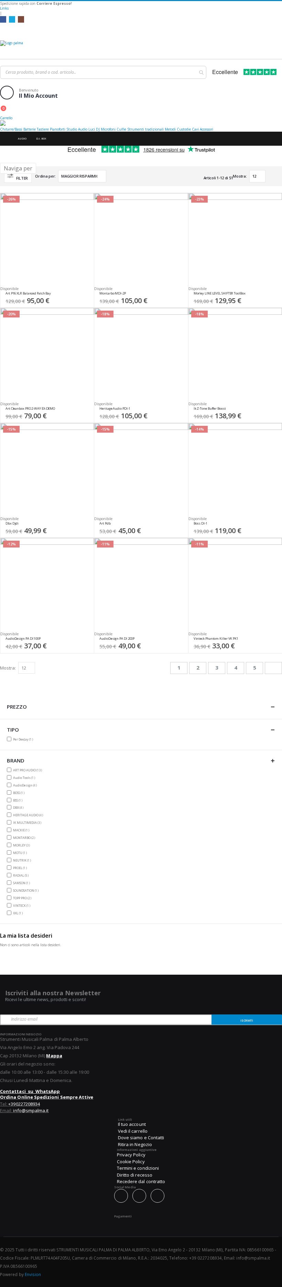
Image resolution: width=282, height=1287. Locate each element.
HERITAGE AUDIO (29, 815)
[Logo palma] (141, 48)
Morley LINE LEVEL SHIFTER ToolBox (220, 293)
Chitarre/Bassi (11, 129)
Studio (71, 129)
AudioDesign (26, 785)
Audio (82, 129)
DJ (98, 129)
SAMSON (22, 882)
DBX (19, 807)
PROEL (21, 867)
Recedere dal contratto (141, 1181)
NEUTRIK (23, 860)
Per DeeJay (24, 739)
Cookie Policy (131, 1161)
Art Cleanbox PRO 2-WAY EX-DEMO (30, 409)
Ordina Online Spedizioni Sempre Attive (46, 1097)
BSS (18, 800)
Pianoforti (57, 129)
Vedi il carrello (133, 1131)
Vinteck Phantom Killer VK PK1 (216, 639)
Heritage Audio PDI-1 (114, 409)
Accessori (206, 129)
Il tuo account (132, 1124)
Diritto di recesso (134, 1175)
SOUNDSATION (26, 890)
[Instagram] (21, 19)
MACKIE (22, 830)
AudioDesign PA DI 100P (23, 639)
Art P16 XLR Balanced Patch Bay (28, 293)
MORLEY (22, 845)
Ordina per (45, 176)
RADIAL (21, 875)
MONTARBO (25, 837)
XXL (18, 913)
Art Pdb (104, 523)
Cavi (195, 129)
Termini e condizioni (138, 1168)
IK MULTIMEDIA (28, 822)
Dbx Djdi (12, 523)
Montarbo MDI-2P (112, 293)
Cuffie (121, 129)
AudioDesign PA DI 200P (116, 639)
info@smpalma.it (30, 1110)
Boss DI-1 (200, 523)
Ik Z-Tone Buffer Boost (210, 409)
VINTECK (22, 905)
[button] (86, 295)
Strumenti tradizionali (145, 129)
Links (4, 8)
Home (5, 139)
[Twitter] (12, 19)
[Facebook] (3, 19)
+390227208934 (24, 1104)
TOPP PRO (23, 897)
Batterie (29, 129)
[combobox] (103, 72)
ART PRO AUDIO (28, 770)
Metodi (170, 129)
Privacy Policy (131, 1155)
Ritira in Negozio (135, 1144)
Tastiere (43, 129)
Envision (33, 1274)
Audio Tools (25, 777)
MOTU (21, 852)
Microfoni (108, 129)
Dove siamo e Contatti (141, 1137)
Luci (91, 129)
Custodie (184, 129)
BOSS (19, 792)
